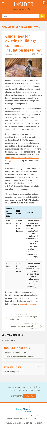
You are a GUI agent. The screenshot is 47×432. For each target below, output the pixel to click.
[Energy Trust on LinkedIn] (38, 416)
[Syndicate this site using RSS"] (29, 11)
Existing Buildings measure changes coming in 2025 (23, 316)
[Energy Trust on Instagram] (35, 418)
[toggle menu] (2, 2)
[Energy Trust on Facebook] (35, 416)
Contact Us (24, 418)
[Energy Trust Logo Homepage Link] (23, 411)
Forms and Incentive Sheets (15, 353)
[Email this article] (33, 55)
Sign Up (30, 396)
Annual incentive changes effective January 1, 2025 (24, 326)
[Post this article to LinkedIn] (41, 54)
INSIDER (23, 4)
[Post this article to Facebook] (37, 54)
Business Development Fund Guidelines (19, 357)
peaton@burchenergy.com (30, 304)
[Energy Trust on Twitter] (32, 416)
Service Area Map (13, 418)
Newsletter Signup (19, 9)
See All (40, 367)
